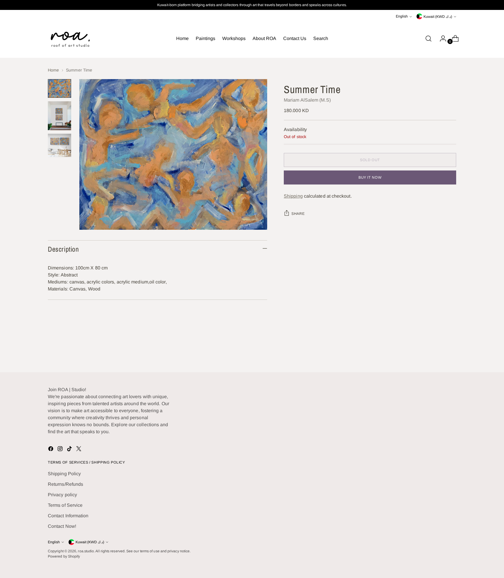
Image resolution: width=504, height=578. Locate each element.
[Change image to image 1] (59, 88)
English (402, 16)
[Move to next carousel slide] (451, 352)
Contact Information (68, 515)
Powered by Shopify (64, 556)
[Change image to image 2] (59, 115)
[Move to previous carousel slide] (438, 352)
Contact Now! (62, 526)
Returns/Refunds (65, 484)
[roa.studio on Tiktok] (70, 450)
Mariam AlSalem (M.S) (307, 100)
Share (297, 214)
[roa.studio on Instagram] (60, 450)
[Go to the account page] (441, 38)
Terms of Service (65, 505)
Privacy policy (62, 494)
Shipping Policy (64, 473)
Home (53, 70)
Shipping (293, 196)
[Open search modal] (428, 38)
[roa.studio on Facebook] (51, 450)
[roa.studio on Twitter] (79, 450)
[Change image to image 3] (59, 145)
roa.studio (86, 551)
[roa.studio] (70, 38)
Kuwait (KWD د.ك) (438, 17)
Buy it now (370, 177)
